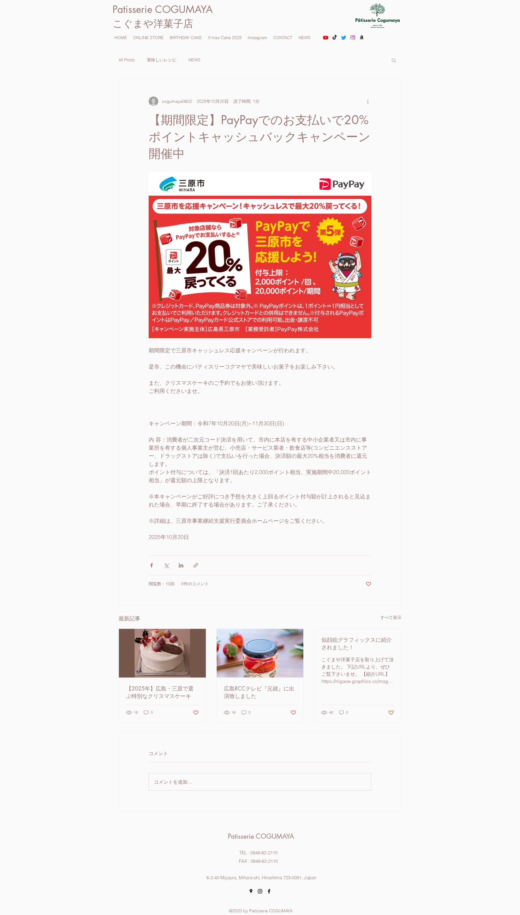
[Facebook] (269, 891)
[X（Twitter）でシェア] (166, 565)
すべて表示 (390, 617)
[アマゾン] (362, 38)
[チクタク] (335, 38)
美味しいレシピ (161, 60)
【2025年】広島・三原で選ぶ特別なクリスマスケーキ (159, 692)
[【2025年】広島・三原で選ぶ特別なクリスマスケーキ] (162, 653)
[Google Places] (251, 891)
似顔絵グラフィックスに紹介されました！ (356, 643)
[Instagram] (353, 38)
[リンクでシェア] (196, 565)
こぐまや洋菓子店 (153, 23)
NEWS (194, 60)
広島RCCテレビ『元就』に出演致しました (259, 692)
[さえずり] (344, 38)
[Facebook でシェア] (151, 565)
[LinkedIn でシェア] (181, 565)
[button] (394, 60)
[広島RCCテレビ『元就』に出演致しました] (260, 653)
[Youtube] (326, 38)
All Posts (127, 60)
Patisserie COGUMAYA (167, 9)
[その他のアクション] (367, 101)
